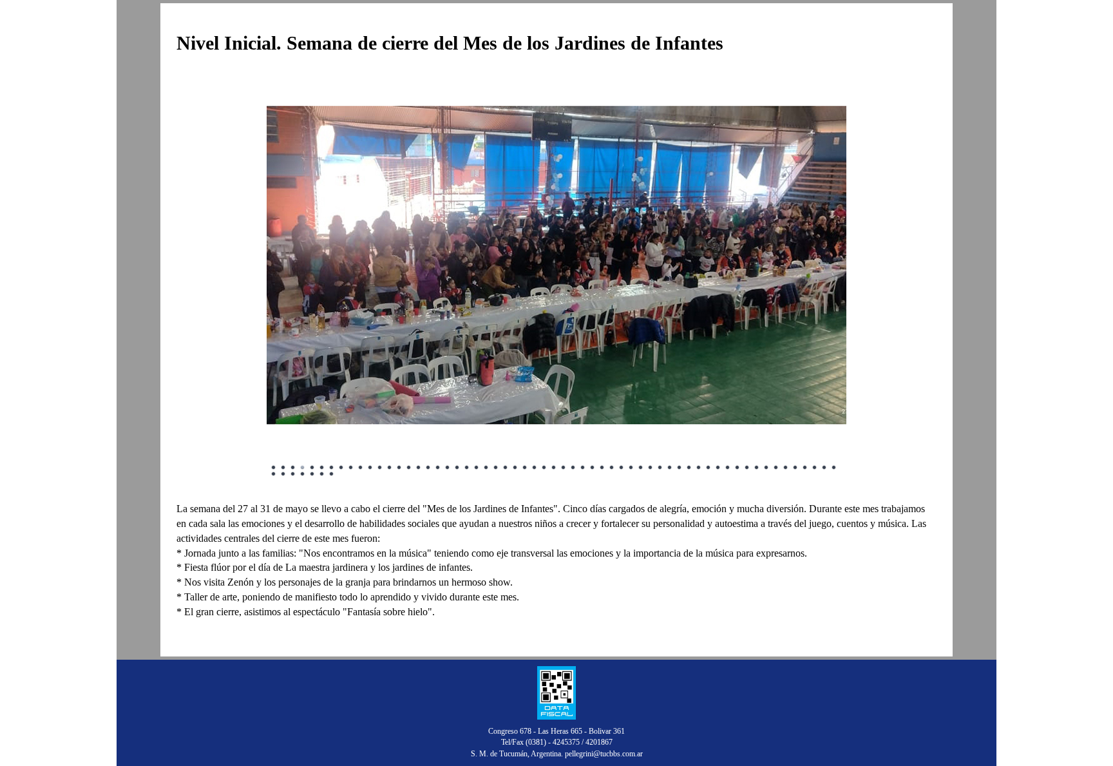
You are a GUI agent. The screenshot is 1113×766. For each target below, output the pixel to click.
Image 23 (486, 467)
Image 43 (679, 467)
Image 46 (708, 467)
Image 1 (274, 467)
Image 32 (573, 467)
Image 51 (757, 467)
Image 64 (312, 474)
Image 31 (563, 467)
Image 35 (602, 467)
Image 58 (824, 467)
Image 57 (815, 467)
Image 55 (795, 467)
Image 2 (283, 467)
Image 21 (467, 467)
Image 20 (457, 467)
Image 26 (515, 467)
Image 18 (438, 467)
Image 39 (641, 467)
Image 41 (660, 467)
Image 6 (322, 467)
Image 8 (341, 467)
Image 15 (409, 467)
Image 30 (554, 467)
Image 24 (496, 467)
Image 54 (786, 467)
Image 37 (621, 467)
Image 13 (389, 467)
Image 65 (322, 474)
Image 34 (592, 467)
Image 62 (293, 474)
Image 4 (303, 467)
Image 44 (689, 467)
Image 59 (834, 467)
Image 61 (283, 474)
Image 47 (718, 467)
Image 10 (360, 467)
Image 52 (766, 467)
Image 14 (399, 467)
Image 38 (631, 467)
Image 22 (476, 467)
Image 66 (331, 474)
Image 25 (505, 467)
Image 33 (583, 467)
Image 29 (544, 467)
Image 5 (312, 467)
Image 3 (293, 467)
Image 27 (525, 467)
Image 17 (428, 467)
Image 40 (650, 467)
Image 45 (699, 467)
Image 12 (380, 467)
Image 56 (805, 467)
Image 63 (303, 474)
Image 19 (447, 467)
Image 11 (370, 467)
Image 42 (670, 467)
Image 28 (534, 467)
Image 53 (776, 467)
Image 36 (612, 467)
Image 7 (331, 467)
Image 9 (351, 467)
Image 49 (737, 467)
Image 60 (274, 474)
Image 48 (728, 467)
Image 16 (418, 467)
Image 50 (747, 467)
